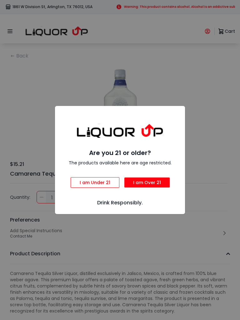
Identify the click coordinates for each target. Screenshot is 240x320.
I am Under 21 (95, 182)
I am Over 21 (147, 182)
